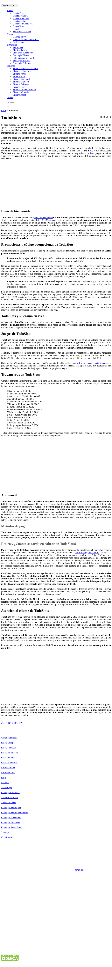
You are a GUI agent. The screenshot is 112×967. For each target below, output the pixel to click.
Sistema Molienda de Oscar (25, 68)
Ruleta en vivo (19, 21)
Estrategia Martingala (11, 807)
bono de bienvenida (43, 217)
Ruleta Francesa (20, 16)
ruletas (91, 153)
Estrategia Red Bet (21, 60)
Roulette (17, 29)
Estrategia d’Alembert (23, 52)
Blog (3, 777)
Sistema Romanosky (22, 79)
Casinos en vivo (20, 37)
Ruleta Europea (20, 13)
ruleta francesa (100, 363)
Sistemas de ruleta (9, 797)
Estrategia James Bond (23, 58)
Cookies (5, 782)
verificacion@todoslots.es (87, 552)
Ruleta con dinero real (23, 23)
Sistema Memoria (21, 92)
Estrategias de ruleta (10, 792)
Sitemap (5, 832)
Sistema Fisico (19, 87)
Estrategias (12, 45)
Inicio (3, 110)
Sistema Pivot (19, 76)
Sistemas (11, 66)
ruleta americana (84, 363)
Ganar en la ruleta (9, 737)
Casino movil (19, 42)
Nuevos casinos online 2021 (26, 39)
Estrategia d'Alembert (11, 817)
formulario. (80, 870)
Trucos (10, 97)
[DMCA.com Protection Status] (10, 960)
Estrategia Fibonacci (22, 55)
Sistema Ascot (19, 95)
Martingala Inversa (21, 50)
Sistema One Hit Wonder (24, 89)
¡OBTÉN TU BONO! (11, 723)
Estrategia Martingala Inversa (14, 812)
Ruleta (10, 10)
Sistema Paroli (19, 74)
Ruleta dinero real (9, 762)
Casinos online (8, 767)
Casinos (10, 34)
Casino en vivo (8, 772)
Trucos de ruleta (8, 802)
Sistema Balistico (21, 84)
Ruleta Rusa (18, 26)
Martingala (18, 47)
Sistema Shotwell (21, 81)
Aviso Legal (6, 787)
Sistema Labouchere (22, 71)
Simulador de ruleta (22, 31)
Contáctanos (7, 837)
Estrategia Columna (22, 63)
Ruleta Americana (21, 18)
